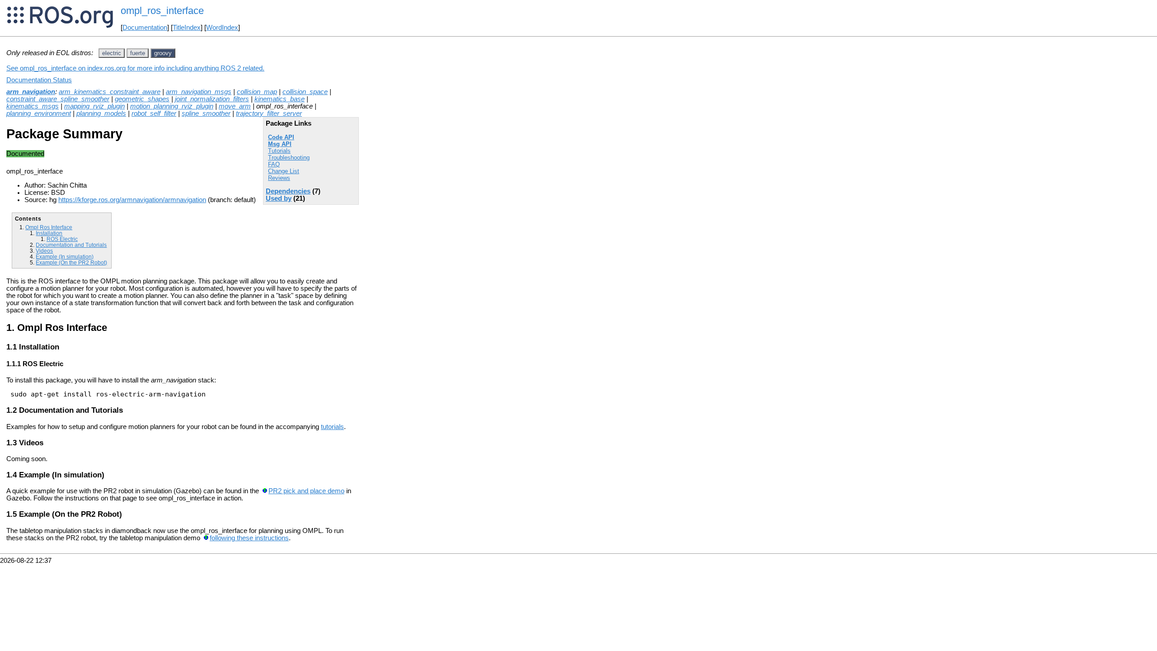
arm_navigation (30, 91)
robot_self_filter (154, 113)
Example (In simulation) (65, 256)
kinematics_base (279, 99)
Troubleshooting (289, 157)
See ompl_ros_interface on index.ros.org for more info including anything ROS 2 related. (135, 68)
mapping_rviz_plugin (94, 106)
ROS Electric (62, 239)
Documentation (144, 27)
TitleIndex (187, 27)
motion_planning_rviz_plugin (171, 106)
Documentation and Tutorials (71, 245)
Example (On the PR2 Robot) (71, 262)
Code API (281, 137)
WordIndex (222, 27)
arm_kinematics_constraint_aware (109, 91)
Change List (283, 171)
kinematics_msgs (32, 106)
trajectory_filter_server (269, 113)
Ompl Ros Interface (48, 227)
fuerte (137, 53)
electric (111, 53)
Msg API (280, 144)
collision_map (257, 91)
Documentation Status (39, 80)
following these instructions (249, 538)
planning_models (101, 113)
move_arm (235, 106)
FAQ (274, 164)
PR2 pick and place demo (306, 491)
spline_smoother (206, 113)
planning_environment (38, 113)
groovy (163, 53)
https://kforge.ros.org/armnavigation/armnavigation (132, 199)
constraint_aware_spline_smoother (57, 99)
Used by (279, 198)
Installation (49, 233)
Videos (44, 251)
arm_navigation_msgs (198, 91)
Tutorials (279, 150)
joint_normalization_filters (212, 99)
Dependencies (288, 191)
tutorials (332, 426)
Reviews (279, 178)
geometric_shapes (142, 99)
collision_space (305, 91)
